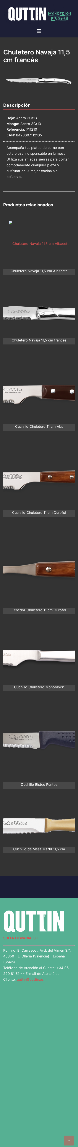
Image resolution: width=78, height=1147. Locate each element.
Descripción (17, 105)
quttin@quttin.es (30, 980)
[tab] (17, 106)
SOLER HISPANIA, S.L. (21, 939)
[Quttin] (39, 14)
